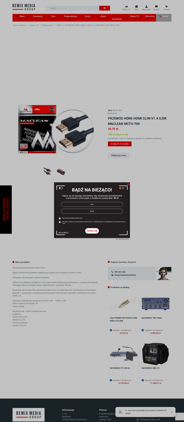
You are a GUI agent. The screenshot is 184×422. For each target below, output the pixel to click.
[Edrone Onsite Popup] (92, 211)
